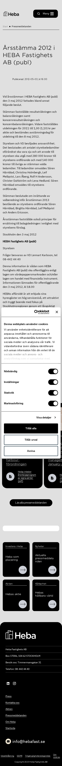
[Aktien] (23, 604)
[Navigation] (21, 634)
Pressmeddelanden (21, 26)
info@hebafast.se (28, 741)
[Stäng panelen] (57, 312)
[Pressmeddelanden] (52, 570)
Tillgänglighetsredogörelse (37, 756)
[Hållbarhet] (52, 604)
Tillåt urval (31, 439)
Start (5, 26)
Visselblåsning (7, 756)
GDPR (19, 756)
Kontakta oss (12, 702)
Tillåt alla (30, 428)
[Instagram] (14, 683)
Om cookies (56, 755)
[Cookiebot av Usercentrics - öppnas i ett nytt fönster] (36, 312)
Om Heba (11, 721)
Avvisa (31, 450)
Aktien (9, 709)
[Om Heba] (23, 570)
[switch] (53, 382)
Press (9, 696)
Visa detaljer (43, 417)
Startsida (10, 728)
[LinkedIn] (8, 683)
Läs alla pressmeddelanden (31, 502)
